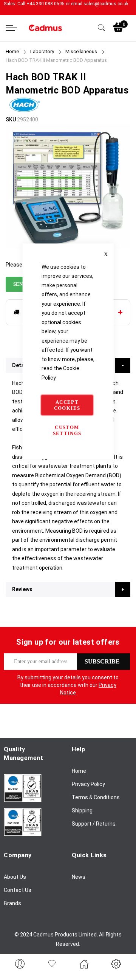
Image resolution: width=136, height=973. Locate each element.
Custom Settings (67, 430)
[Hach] (24, 110)
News (78, 877)
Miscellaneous (81, 51)
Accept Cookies (67, 405)
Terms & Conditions (96, 797)
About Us (15, 877)
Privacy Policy (88, 784)
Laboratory (42, 51)
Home (12, 51)
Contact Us (17, 890)
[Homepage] (84, 963)
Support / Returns (94, 824)
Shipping (82, 811)
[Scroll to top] (121, 944)
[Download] (23, 800)
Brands (12, 903)
